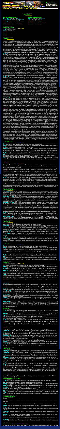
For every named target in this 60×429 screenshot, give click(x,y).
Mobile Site (35, 8)
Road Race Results (13, 8)
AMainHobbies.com (29, 15)
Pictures (30, 8)
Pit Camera (26, 8)
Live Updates (20, 8)
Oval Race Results (6, 8)
